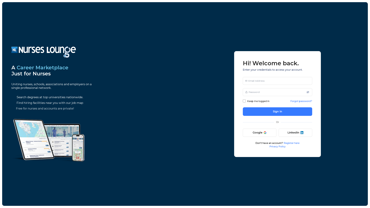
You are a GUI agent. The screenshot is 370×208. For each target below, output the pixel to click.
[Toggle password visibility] (307, 92)
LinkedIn (293, 132)
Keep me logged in (258, 101)
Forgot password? (301, 101)
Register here (291, 143)
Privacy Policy (277, 146)
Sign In (277, 111)
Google (257, 132)
